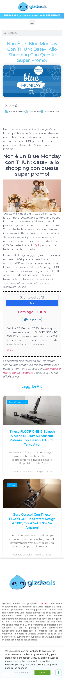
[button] (32, 22)
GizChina (43, 603)
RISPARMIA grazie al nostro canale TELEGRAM (32, 15)
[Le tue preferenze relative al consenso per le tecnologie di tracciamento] (59, 673)
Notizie (12, 112)
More (10, 350)
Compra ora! (34, 319)
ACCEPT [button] (42, 672)
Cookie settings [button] (21, 672)
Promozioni (20, 112)
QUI (37, 245)
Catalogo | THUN (32, 312)
